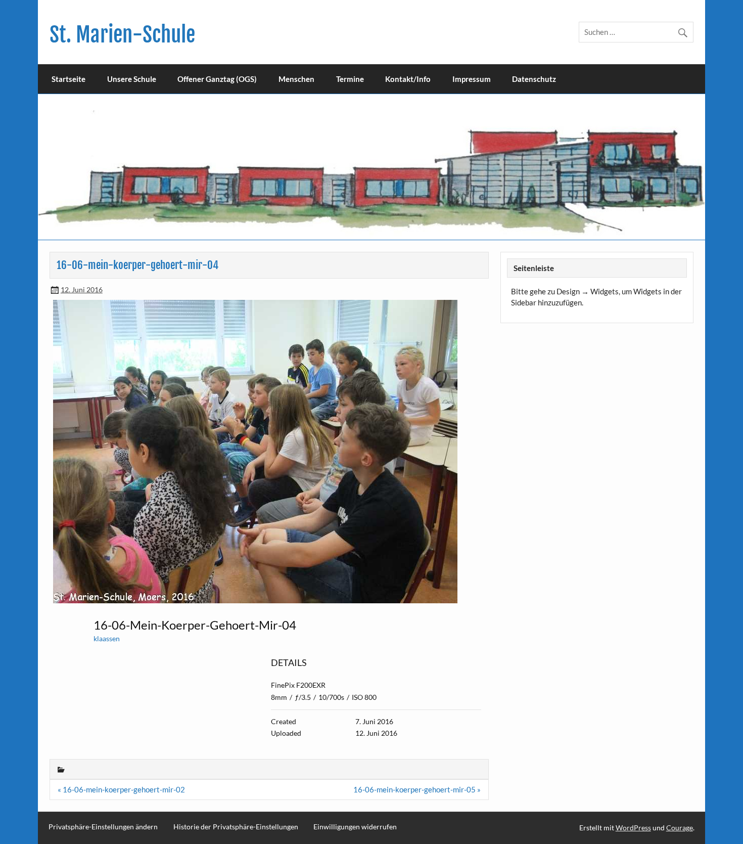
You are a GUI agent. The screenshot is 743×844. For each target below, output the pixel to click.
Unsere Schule (131, 78)
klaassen (107, 638)
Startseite (68, 78)
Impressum (471, 78)
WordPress (633, 827)
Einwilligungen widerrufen (355, 826)
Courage (679, 827)
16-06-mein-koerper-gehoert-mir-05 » (417, 789)
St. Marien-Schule (122, 35)
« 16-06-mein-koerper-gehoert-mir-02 (121, 789)
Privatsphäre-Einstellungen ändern (103, 826)
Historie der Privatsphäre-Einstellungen (235, 826)
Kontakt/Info (408, 78)
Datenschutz (534, 78)
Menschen (296, 78)
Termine (350, 78)
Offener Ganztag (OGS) (217, 78)
